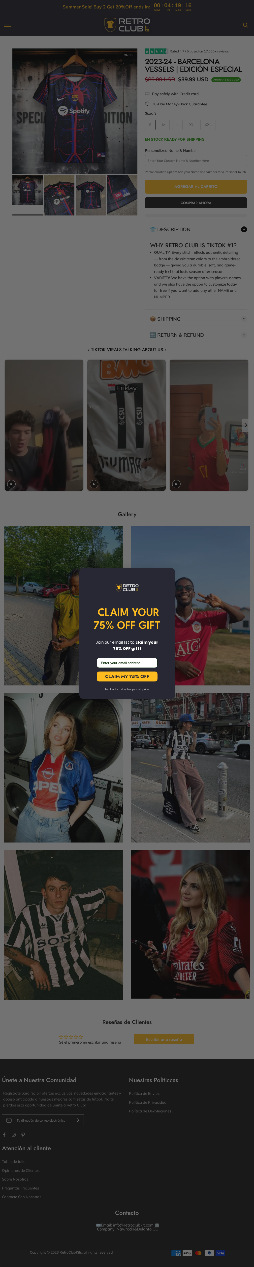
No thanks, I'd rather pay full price (127, 689)
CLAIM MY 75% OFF (127, 676)
